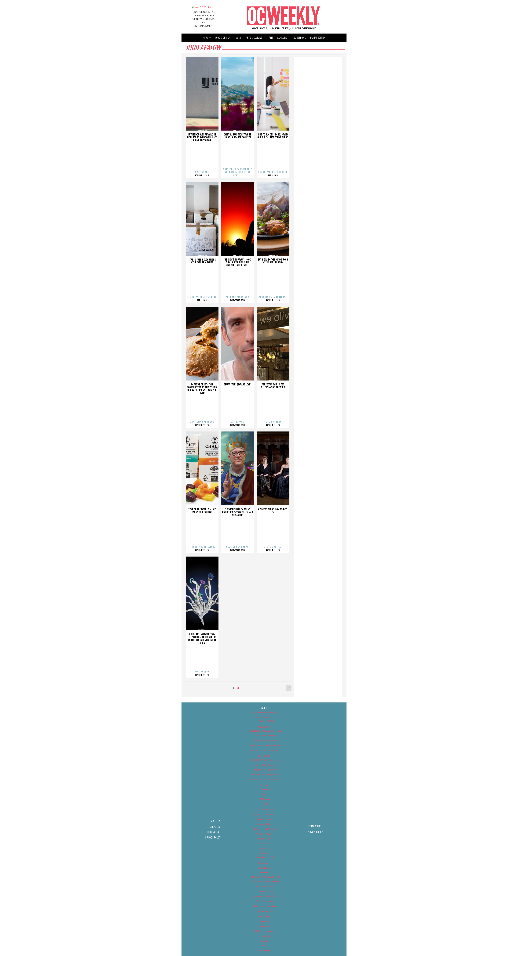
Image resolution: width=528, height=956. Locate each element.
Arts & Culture (254, 37)
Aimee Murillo (272, 546)
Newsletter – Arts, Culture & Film (265, 877)
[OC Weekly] (201, 7)
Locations (265, 794)
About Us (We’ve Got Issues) (264, 712)
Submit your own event (264, 931)
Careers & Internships (264, 809)
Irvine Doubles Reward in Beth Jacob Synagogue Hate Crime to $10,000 (202, 137)
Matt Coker (202, 171)
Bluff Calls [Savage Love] (237, 384)
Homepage (264, 863)
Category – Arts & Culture (264, 814)
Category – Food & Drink (264, 829)
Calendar (264, 785)
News (205, 37)
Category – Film (264, 824)
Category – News (264, 839)
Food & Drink (222, 37)
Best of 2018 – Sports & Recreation (265, 750)
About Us (216, 821)
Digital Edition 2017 (265, 857)
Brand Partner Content (273, 171)
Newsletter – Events (266, 886)
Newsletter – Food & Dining (266, 896)
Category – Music (264, 834)
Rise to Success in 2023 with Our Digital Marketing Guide (272, 136)
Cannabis (282, 37)
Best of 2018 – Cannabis (266, 735)
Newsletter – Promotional (265, 906)
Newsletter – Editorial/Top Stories (265, 881)
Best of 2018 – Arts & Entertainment (266, 731)
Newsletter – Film (265, 891)
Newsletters (264, 872)
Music (238, 37)
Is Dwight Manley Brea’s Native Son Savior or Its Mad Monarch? (237, 512)
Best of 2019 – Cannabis (266, 765)
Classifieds (264, 843)
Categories (265, 789)
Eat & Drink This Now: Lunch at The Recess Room (273, 261)
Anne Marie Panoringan (273, 296)
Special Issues (264, 926)
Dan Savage (237, 421)
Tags (266, 804)
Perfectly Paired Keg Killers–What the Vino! (273, 386)
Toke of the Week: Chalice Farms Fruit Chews (202, 510)
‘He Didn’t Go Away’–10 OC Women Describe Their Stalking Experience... (237, 262)
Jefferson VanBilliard (202, 546)
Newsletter (264, 868)
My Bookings (265, 799)
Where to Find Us (264, 950)
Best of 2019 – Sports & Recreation (265, 779)
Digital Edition (317, 37)
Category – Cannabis (264, 819)
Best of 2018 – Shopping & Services (265, 745)
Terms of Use (214, 831)
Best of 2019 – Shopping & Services (265, 775)
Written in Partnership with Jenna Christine (237, 170)
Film (271, 37)
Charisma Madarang (202, 421)
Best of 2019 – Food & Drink (265, 770)
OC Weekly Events (264, 912)
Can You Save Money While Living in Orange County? (237, 136)
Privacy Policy (213, 837)
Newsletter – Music (265, 901)
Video (264, 945)
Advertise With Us (264, 717)
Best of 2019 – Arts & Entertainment (266, 760)
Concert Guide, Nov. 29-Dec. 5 (273, 510)
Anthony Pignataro (237, 296)
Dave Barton (202, 671)
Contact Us (215, 826)
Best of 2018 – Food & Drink (265, 740)
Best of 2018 (264, 727)
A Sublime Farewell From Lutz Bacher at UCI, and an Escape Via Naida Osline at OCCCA (202, 638)
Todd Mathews (273, 421)
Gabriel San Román (237, 546)
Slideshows (300, 37)
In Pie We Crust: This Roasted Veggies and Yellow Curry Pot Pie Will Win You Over (202, 389)
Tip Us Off (264, 941)
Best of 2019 (264, 756)
